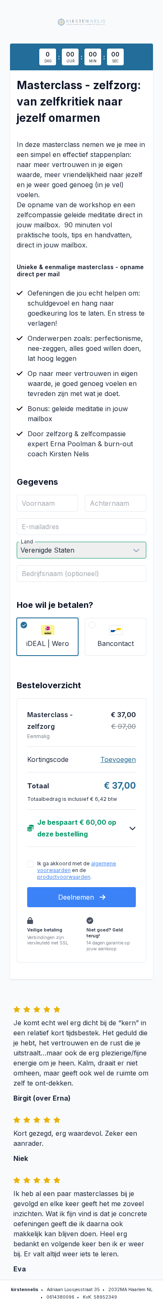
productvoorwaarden (63, 877)
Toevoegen (118, 759)
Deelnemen (77, 897)
